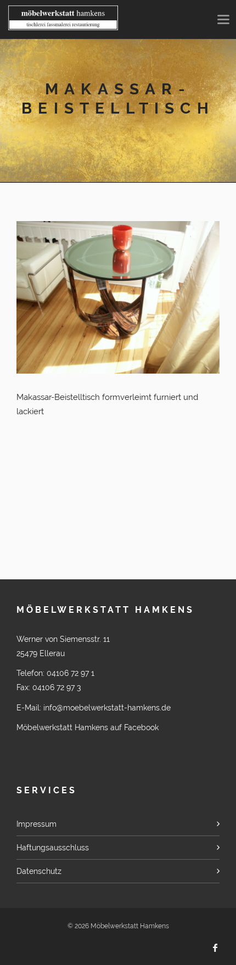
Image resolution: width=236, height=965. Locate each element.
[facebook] (215, 948)
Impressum (36, 824)
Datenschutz (38, 871)
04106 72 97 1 (70, 673)
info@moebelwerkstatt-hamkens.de (107, 707)
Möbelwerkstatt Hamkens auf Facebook (87, 727)
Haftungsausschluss (52, 847)
